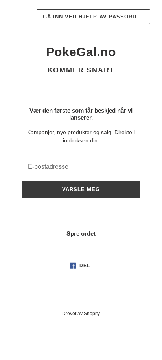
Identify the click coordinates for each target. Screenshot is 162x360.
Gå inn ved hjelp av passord (93, 17)
